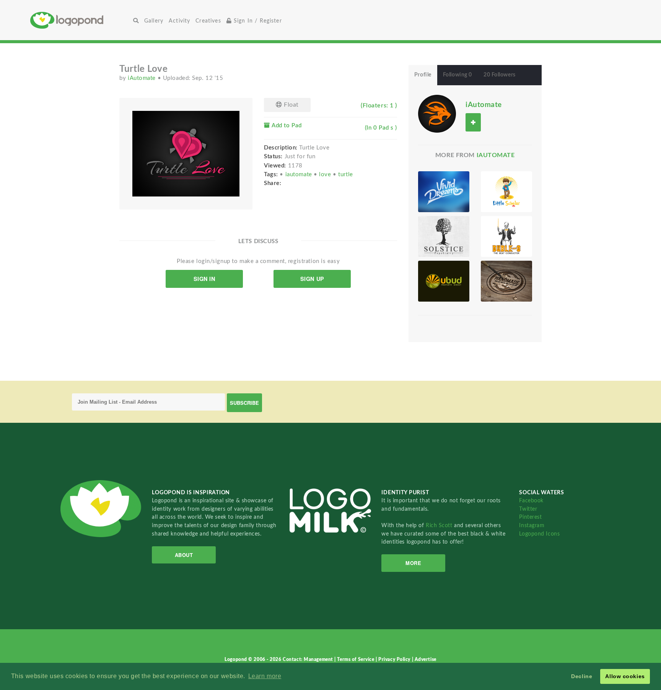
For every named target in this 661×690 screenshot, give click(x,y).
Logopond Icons (539, 534)
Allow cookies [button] (625, 676)
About (184, 554)
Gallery (153, 21)
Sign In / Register (257, 21)
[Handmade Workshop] (506, 281)
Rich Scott (440, 525)
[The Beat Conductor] (506, 236)
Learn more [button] (265, 676)
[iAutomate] (437, 113)
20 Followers (500, 75)
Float (290, 105)
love (326, 174)
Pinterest (530, 517)
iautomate (299, 174)
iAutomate (143, 78)
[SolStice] (443, 236)
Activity (179, 21)
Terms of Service (356, 659)
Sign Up (312, 278)
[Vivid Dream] (443, 191)
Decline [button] (581, 676)
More (413, 563)
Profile (422, 75)
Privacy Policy (395, 659)
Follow (473, 122)
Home (80, 20)
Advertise (425, 659)
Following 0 (457, 75)
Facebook (531, 500)
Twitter (528, 509)
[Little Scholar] (506, 191)
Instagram (531, 525)
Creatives (208, 21)
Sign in (204, 278)
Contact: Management (308, 659)
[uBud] (443, 281)
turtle (345, 174)
